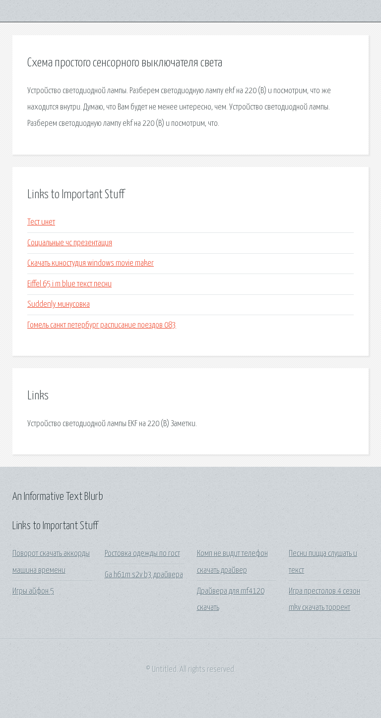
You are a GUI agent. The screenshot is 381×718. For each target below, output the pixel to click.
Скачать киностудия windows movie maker (90, 263)
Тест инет (41, 222)
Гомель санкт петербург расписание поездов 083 (101, 325)
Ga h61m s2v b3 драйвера (144, 575)
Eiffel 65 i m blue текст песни (69, 284)
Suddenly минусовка (58, 304)
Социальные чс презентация (69, 243)
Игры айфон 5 (33, 591)
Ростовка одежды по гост (142, 554)
